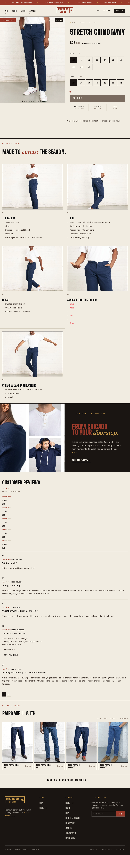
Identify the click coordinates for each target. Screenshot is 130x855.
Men (7, 11)
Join (120, 814)
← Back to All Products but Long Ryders (65, 780)
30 (73, 59)
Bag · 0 (119, 11)
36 (121, 59)
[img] (6, 559)
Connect (32, 11)
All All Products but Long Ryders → (112, 718)
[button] (29, 497)
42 (89, 67)
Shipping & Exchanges (73, 818)
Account (107, 11)
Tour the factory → (81, 460)
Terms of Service (71, 833)
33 (97, 59)
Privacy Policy (70, 823)
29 (81, 82)
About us (69, 828)
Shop (41, 803)
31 (81, 59)
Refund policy (70, 838)
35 (113, 59)
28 (73, 82)
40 (81, 67)
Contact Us (43, 808)
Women (15, 11)
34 (105, 59)
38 (73, 67)
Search (97, 11)
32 (89, 59)
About (23, 11)
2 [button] (9, 694)
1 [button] (4, 694)
